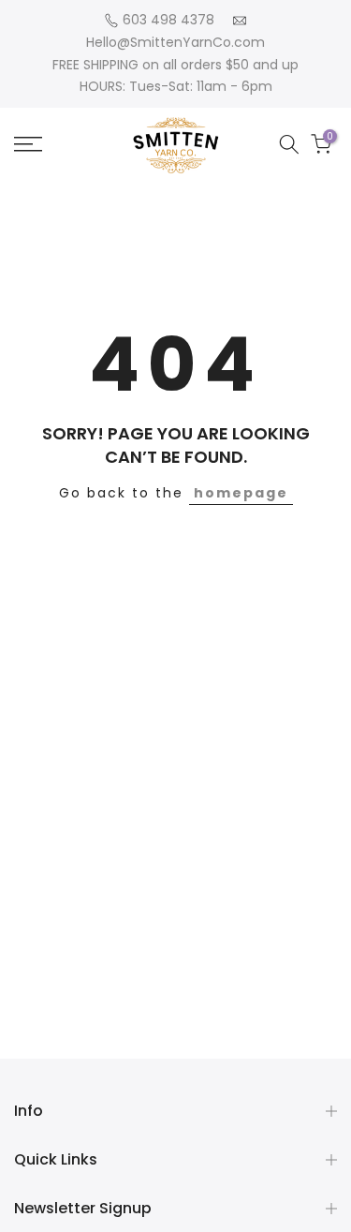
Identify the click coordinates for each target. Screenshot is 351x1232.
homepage (241, 492)
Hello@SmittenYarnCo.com (175, 42)
